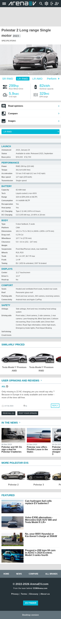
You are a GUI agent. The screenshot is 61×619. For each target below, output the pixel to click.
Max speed (6, 177)
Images (12, 121)
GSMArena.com (40, 588)
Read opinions (15, 106)
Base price (6, 157)
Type (3, 224)
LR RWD (22, 78)
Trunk (3, 256)
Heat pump (6, 208)
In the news (10, 422)
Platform (5, 228)
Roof (3, 292)
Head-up (5, 280)
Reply (55, 406)
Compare (13, 113)
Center (4, 272)
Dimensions (6, 231)
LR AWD (37, 78)
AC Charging (6, 211)
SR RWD (7, 78)
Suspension (6, 249)
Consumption (7, 200)
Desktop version (30, 615)
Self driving (6, 332)
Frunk (3, 260)
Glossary (33, 594)
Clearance (5, 242)
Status (4, 153)
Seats (3, 289)
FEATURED (8, 495)
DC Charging (6, 215)
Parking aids (6, 296)
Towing (4, 263)
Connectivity (6, 300)
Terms (24, 594)
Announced (6, 150)
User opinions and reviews (20, 380)
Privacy (15, 594)
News (19, 574)
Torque (4, 170)
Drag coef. (5, 235)
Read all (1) (8, 413)
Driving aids (6, 315)
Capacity (5, 190)
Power (4, 166)
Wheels (4, 253)
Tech (3, 193)
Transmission (7, 181)
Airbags (4, 309)
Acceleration (6, 173)
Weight (4, 245)
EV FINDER (30, 603)
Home (6, 574)
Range (4, 197)
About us (45, 594)
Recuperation (7, 204)
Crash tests (6, 335)
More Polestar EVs (14, 462)
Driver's (4, 276)
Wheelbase (6, 238)
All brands (51, 574)
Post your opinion (28, 413)
